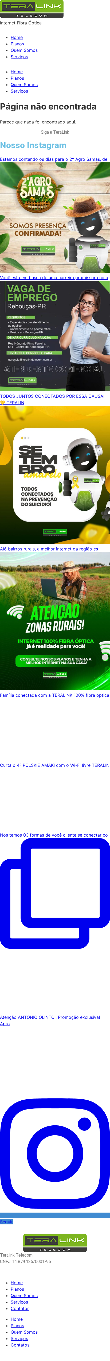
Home (17, 37)
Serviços (19, 56)
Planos (17, 43)
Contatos (20, 1308)
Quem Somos (24, 50)
